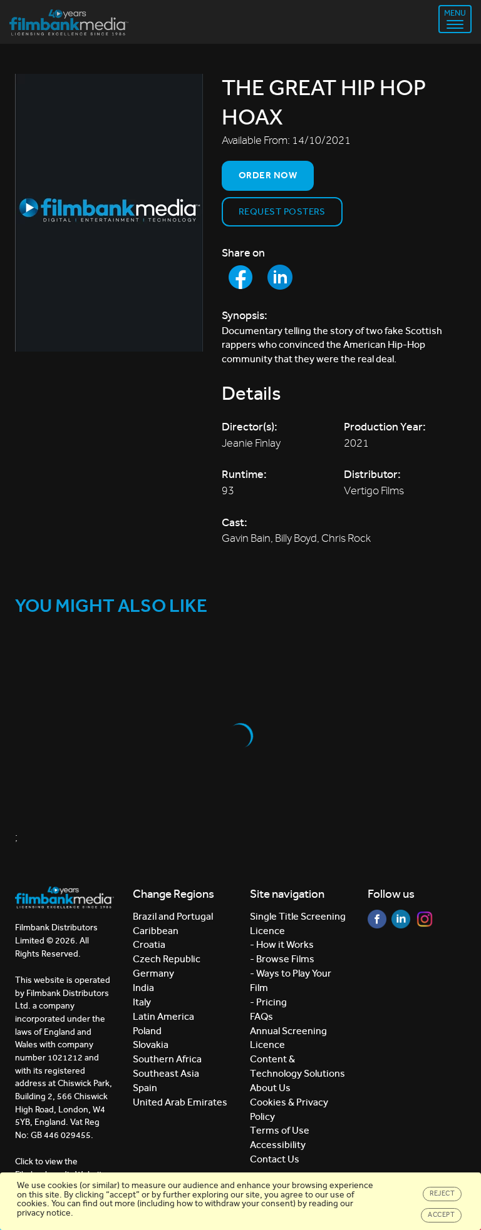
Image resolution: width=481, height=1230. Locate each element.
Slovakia (150, 1044)
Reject (442, 1193)
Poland (147, 1031)
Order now (268, 175)
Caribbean (155, 931)
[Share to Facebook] (240, 277)
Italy (142, 1002)
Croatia (149, 944)
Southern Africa (167, 1059)
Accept (441, 1215)
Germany (153, 973)
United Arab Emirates (180, 1102)
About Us (270, 1088)
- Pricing (268, 1002)
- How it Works (282, 944)
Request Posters (282, 211)
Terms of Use (279, 1130)
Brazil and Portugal (173, 916)
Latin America (163, 1016)
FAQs (261, 1016)
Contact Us (274, 1159)
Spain (145, 1088)
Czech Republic (166, 959)
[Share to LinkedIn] (280, 277)
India (143, 988)
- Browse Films (282, 959)
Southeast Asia (166, 1073)
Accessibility (278, 1145)
